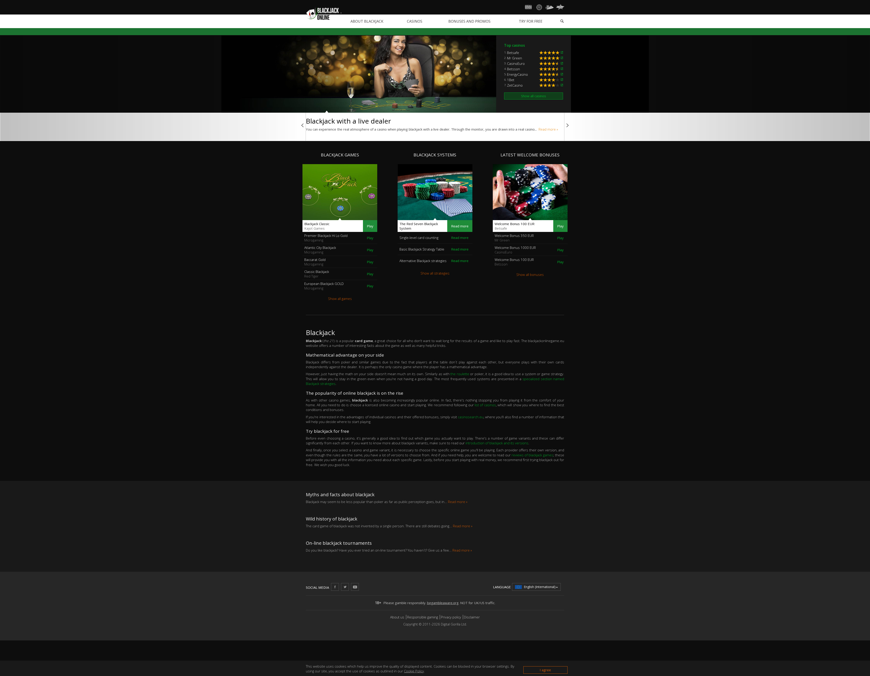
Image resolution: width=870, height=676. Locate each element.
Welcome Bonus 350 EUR (514, 237)
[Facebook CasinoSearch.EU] (335, 587)
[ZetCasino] (562, 85)
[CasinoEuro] (562, 63)
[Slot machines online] (528, 7)
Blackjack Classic (316, 226)
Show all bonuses (530, 274)
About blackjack (366, 21)
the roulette (459, 374)
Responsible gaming (422, 617)
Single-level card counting (418, 237)
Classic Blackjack (316, 273)
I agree (545, 670)
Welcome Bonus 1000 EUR (515, 249)
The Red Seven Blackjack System (418, 226)
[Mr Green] (562, 58)
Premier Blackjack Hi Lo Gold (326, 237)
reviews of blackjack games (532, 455)
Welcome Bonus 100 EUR (514, 226)
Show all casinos (533, 96)
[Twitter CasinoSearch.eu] (345, 587)
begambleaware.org (443, 603)
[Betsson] (562, 69)
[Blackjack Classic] (339, 192)
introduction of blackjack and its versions (497, 443)
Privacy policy (451, 617)
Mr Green (514, 58)
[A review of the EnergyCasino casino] (550, 74)
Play (370, 226)
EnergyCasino (517, 74)
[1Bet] (562, 80)
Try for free (530, 21)
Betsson (513, 69)
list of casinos (485, 405)
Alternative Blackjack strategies (423, 260)
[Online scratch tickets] (560, 7)
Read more (460, 226)
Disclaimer (472, 617)
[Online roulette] (539, 7)
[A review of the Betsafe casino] (550, 52)
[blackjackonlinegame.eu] (323, 13)
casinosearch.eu (470, 417)
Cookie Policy (414, 671)
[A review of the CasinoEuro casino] (550, 63)
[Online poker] (549, 7)
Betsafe (513, 53)
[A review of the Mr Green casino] (550, 58)
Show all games (340, 298)
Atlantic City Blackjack (320, 249)
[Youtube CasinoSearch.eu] (355, 587)
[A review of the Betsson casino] (550, 69)
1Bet (510, 80)
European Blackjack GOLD (324, 285)
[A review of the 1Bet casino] (550, 80)
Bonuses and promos (469, 21)
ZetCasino (515, 85)
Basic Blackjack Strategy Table (421, 249)
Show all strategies (435, 273)
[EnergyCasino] (562, 74)
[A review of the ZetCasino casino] (550, 85)
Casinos (414, 21)
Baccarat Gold (315, 261)
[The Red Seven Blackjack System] (435, 192)
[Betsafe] (562, 52)
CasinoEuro (516, 63)
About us (397, 617)
